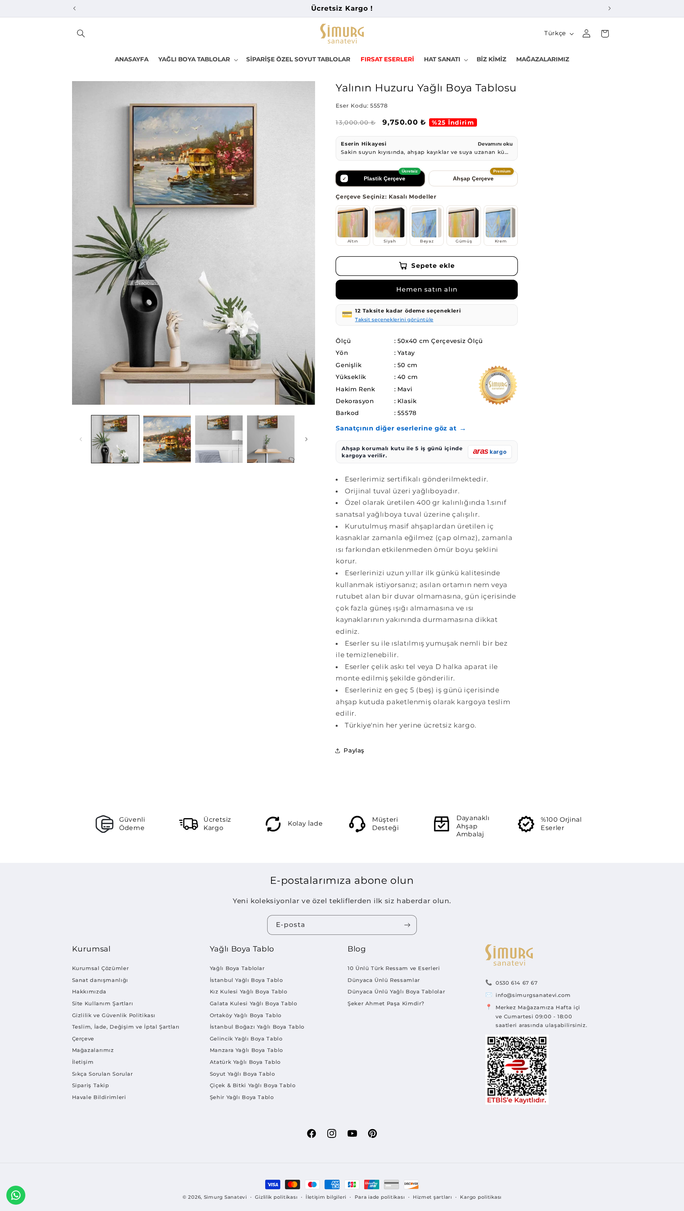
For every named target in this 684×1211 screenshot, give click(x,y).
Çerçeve (83, 1038)
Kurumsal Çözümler (100, 968)
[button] (81, 34)
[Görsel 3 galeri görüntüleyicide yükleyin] (219, 439)
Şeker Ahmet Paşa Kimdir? (386, 1003)
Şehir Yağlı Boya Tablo (242, 1097)
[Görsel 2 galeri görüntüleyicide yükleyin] (167, 439)
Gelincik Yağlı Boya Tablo (246, 1038)
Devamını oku (495, 144)
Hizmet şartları (432, 1197)
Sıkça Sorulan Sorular (102, 1074)
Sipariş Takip (90, 1085)
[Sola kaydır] (80, 439)
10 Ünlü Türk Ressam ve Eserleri (394, 968)
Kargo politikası (481, 1197)
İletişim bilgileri (326, 1197)
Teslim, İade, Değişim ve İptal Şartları (126, 1026)
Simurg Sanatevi (225, 1197)
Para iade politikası (380, 1197)
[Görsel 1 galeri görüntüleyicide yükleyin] (115, 439)
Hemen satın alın (427, 289)
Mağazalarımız (93, 1050)
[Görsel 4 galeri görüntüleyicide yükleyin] (271, 439)
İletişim (83, 1062)
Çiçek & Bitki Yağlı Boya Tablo (253, 1085)
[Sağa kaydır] (306, 439)
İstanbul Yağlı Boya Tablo (246, 980)
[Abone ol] (407, 924)
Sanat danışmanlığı (100, 980)
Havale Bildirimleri (99, 1097)
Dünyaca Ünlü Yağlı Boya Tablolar (396, 991)
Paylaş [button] (354, 750)
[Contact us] (15, 1195)
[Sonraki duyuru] (609, 8)
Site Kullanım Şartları (102, 1003)
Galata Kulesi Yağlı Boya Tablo (253, 1003)
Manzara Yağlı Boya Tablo (246, 1050)
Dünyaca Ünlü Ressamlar (384, 980)
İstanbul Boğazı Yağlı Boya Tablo (257, 1026)
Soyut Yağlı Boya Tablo (242, 1074)
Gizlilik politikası (276, 1197)
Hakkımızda (89, 991)
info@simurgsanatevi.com (533, 995)
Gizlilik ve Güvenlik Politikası (114, 1015)
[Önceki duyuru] (74, 8)
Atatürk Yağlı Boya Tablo (245, 1062)
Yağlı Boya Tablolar (237, 968)
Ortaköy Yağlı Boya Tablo (245, 1015)
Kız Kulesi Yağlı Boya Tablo (248, 991)
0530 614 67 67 (517, 983)
